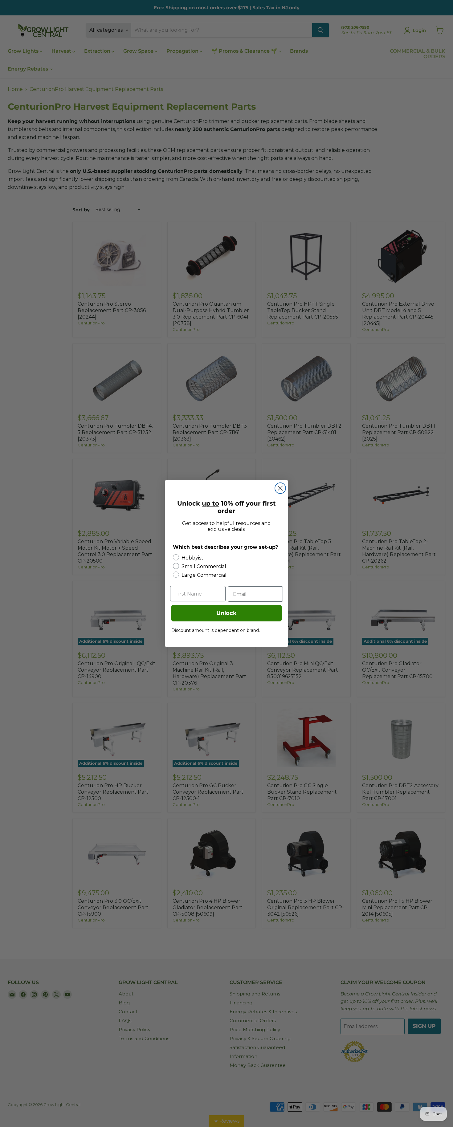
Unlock (226, 613)
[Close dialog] (280, 488)
